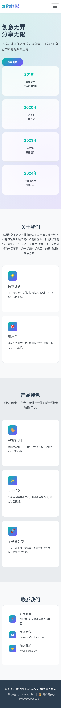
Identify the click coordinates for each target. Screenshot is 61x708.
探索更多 (12, 62)
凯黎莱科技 (11, 6)
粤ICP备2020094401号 (20, 694)
